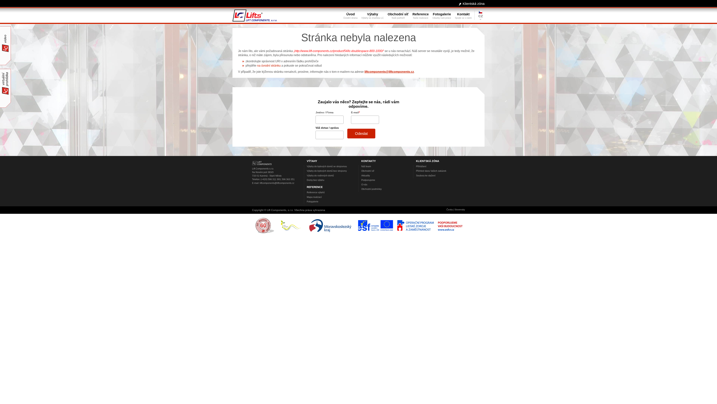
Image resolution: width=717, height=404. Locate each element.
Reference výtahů (316, 192)
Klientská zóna (474, 4)
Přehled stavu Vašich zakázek (431, 171)
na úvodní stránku (269, 65)
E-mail (355, 112)
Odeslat (361, 133)
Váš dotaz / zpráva (327, 127)
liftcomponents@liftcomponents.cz (389, 71)
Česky (449, 209)
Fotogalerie (312, 201)
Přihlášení (421, 166)
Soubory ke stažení (425, 175)
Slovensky (459, 209)
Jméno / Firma (324, 112)
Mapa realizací (314, 197)
